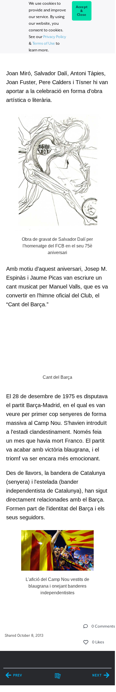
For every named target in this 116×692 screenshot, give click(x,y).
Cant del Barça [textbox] (57, 377)
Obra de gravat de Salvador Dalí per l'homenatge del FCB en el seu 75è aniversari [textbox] (57, 246)
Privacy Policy (54, 36)
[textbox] (57, 332)
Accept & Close (82, 11)
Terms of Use (43, 43)
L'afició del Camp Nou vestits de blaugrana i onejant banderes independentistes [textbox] (57, 586)
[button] (85, 626)
